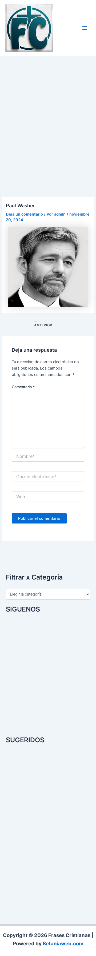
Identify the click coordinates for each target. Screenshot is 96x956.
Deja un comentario (24, 214)
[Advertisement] (48, 120)
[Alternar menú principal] (85, 28)
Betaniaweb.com (63, 944)
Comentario (23, 386)
